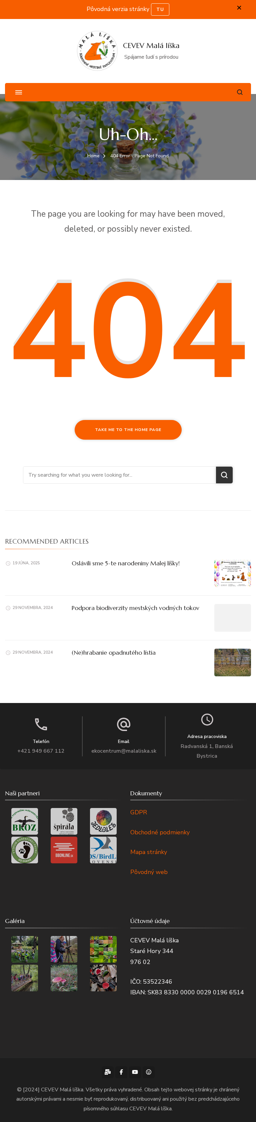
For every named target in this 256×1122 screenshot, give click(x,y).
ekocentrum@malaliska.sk (123, 751)
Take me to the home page (128, 429)
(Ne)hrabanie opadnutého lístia (114, 652)
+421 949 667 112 (41, 751)
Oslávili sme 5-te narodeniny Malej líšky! (126, 563)
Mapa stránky (148, 852)
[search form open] (240, 92)
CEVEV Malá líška (151, 45)
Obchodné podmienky (160, 832)
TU (160, 9)
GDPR (138, 812)
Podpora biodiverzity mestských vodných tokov (135, 608)
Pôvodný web (149, 872)
